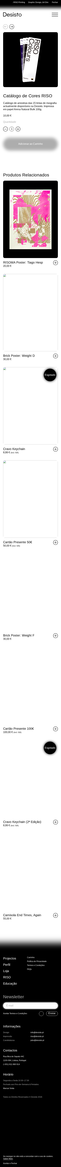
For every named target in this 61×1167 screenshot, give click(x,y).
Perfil (6, 964)
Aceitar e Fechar (10, 1163)
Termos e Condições (36, 965)
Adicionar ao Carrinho (30, 144)
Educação (10, 983)
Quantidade (9, 122)
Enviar (52, 1013)
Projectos (9, 958)
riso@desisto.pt (37, 1036)
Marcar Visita (8, 1088)
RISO (7, 977)
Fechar (55, 2)
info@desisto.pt (37, 1032)
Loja (6, 971)
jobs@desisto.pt (37, 1040)
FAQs (29, 969)
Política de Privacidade (37, 961)
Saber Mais (8, 1159)
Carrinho (31, 957)
